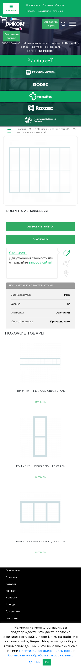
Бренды (11, 604)
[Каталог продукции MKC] (40, 120)
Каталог (11, 584)
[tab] (66, 253)
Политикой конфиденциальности (45, 651)
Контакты (12, 618)
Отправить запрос (51, 24)
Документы (44, 11)
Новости (30, 11)
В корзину (40, 239)
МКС (31, 129)
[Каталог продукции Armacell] (40, 60)
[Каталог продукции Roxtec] (40, 108)
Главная (21, 129)
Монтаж (11, 591)
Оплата (59, 5)
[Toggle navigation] (72, 24)
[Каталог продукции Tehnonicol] (40, 72)
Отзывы (58, 11)
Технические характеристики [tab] (31, 285)
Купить (40, 402)
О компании (33, 5)
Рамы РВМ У (67, 129)
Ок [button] (47, 662)
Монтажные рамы (47, 129)
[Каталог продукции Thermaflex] (40, 96)
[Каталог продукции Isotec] (40, 84)
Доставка (47, 5)
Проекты (11, 577)
